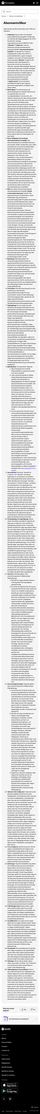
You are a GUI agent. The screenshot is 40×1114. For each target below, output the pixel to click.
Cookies (25, 1111)
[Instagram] (10, 1099)
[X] (4, 1099)
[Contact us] (35, 1019)
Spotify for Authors (8, 1075)
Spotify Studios (7, 1067)
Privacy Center (9, 1111)
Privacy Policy (17, 1111)
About (4, 1038)
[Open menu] (37, 3)
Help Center (6, 1059)
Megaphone (6, 1063)
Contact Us (5, 1050)
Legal (3, 1111)
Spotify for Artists (8, 1071)
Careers (4, 1046)
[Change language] (34, 2)
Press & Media (6, 1042)
